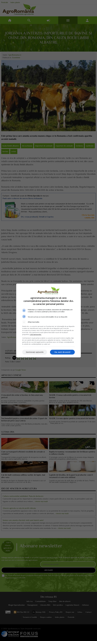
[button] (48, 322)
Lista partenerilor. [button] (35, 334)
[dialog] (48, 320)
